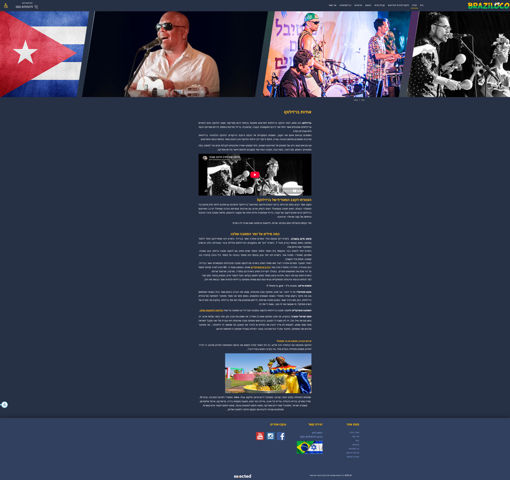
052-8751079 (24, 6)
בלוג (357, 440)
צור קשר (332, 5)
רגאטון (368, 5)
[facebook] (281, 436)
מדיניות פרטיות (352, 452)
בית (421, 5)
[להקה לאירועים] (488, 5)
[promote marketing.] (242, 476)
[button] (4, 404)
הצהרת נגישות (353, 456)
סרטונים (358, 5)
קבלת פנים (380, 5)
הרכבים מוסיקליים (261, 267)
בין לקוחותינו (345, 5)
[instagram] (271, 436)
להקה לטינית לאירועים (398, 5)
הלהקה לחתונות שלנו (211, 310)
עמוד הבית (354, 432)
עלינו (414, 5)
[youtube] (260, 436)
